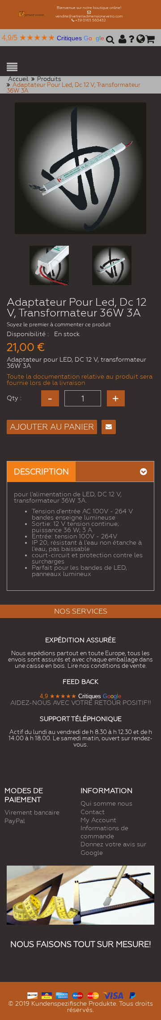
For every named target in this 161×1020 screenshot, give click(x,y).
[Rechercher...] (108, 42)
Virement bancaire (31, 812)
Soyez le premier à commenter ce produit (59, 324)
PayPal (14, 820)
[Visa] (113, 994)
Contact (92, 811)
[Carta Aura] (47, 994)
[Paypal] (132, 994)
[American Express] (62, 994)
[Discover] (32, 994)
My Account (98, 820)
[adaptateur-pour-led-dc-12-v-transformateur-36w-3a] (49, 265)
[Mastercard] (92, 994)
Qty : (14, 398)
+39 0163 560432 (90, 20)
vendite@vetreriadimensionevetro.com (89, 16)
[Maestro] (77, 994)
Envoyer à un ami (109, 427)
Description (41, 471)
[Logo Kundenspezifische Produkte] (31, 14)
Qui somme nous (106, 803)
